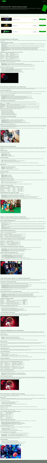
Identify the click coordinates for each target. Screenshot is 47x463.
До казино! (42, 19)
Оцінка (42, 20)
